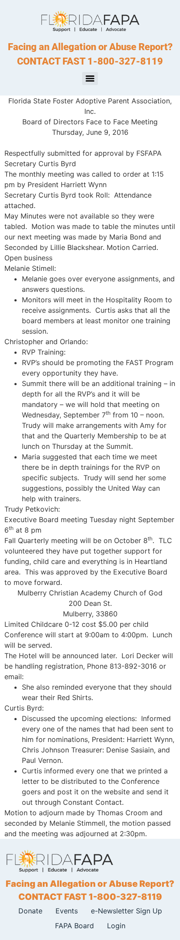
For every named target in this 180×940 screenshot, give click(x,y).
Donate (30, 910)
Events (66, 910)
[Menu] (90, 78)
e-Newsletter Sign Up (126, 910)
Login (116, 925)
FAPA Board (74, 925)
